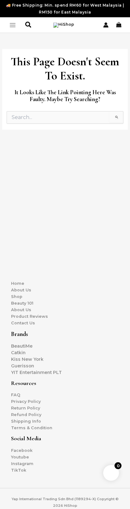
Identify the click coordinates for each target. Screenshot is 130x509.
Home (17, 283)
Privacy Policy (26, 401)
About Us (21, 290)
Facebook (21, 450)
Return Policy (25, 408)
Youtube (20, 457)
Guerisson (22, 365)
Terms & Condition (31, 427)
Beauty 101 (22, 303)
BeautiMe (21, 346)
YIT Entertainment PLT (36, 372)
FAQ (15, 395)
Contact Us (23, 323)
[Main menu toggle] (12, 25)
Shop (16, 296)
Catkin (18, 352)
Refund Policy (26, 414)
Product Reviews (29, 316)
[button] (28, 25)
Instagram (22, 463)
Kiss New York (27, 359)
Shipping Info (26, 421)
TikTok (18, 470)
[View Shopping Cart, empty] (119, 25)
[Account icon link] (106, 25)
